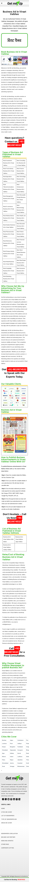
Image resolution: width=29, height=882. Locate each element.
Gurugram (20, 750)
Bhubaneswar (20, 766)
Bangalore (12, 746)
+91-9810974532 (17, 369)
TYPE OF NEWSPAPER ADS (9, 819)
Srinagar (12, 766)
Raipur (11, 759)
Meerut (4, 756)
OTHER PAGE (5, 844)
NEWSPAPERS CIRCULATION (9, 833)
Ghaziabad (5, 750)
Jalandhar (20, 759)
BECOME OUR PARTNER (8, 837)
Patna (3, 759)
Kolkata (12, 753)
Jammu (12, 763)
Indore (11, 756)
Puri (27, 740)
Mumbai (4, 740)
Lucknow (4, 743)
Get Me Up (25, 876)
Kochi (27, 763)
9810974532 (21, 879)
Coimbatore (20, 740)
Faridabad (20, 746)
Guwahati (19, 763)
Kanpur (4, 746)
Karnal (19, 753)
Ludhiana (19, 756)
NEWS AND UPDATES (7, 840)
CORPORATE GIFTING (7, 848)
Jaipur (11, 740)
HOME (3, 808)
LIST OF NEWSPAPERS (7, 815)
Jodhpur (19, 743)
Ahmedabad (5, 763)
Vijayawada (13, 750)
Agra (3, 753)
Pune (11, 743)
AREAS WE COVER (6, 822)
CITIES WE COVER (6, 812)
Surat (3, 766)
